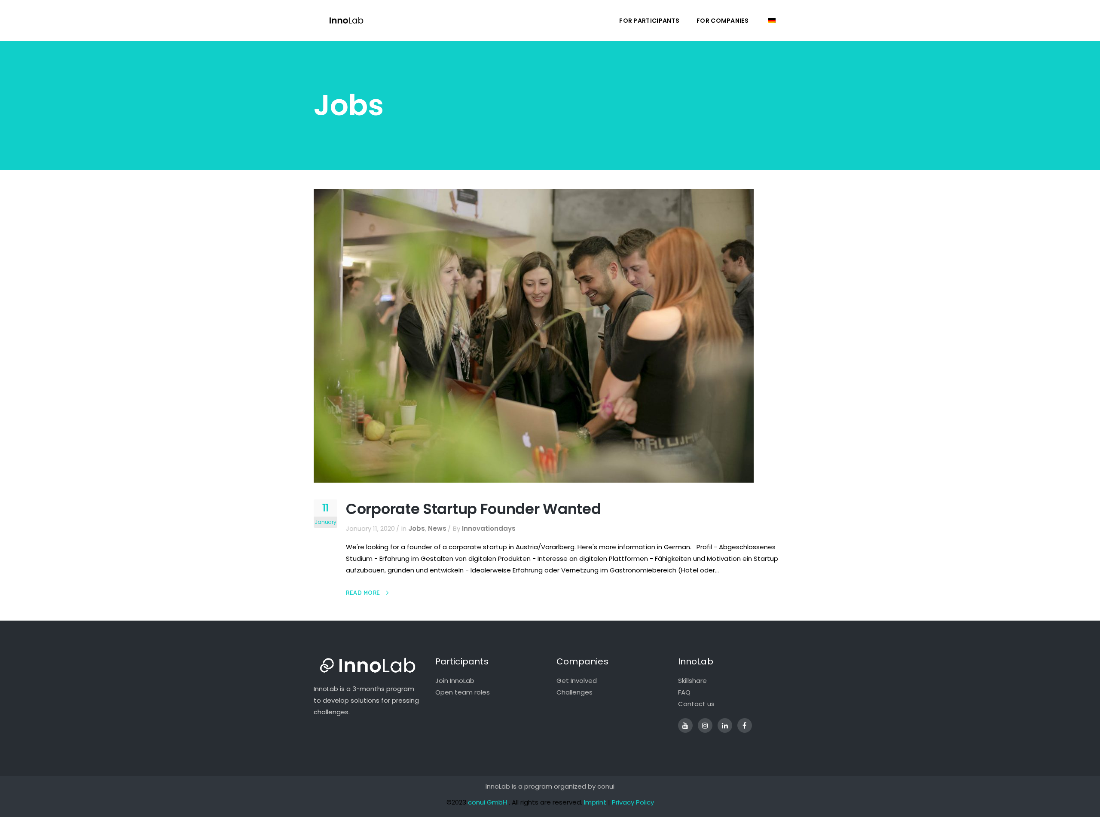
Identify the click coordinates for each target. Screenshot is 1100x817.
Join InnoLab (454, 680)
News (437, 528)
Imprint (595, 802)
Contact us (696, 703)
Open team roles (462, 692)
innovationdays (489, 528)
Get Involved (576, 680)
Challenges (574, 692)
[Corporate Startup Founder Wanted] (534, 335)
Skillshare (692, 680)
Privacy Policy (633, 802)
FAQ (684, 692)
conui (605, 786)
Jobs (416, 528)
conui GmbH (487, 802)
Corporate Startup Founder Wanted (473, 509)
